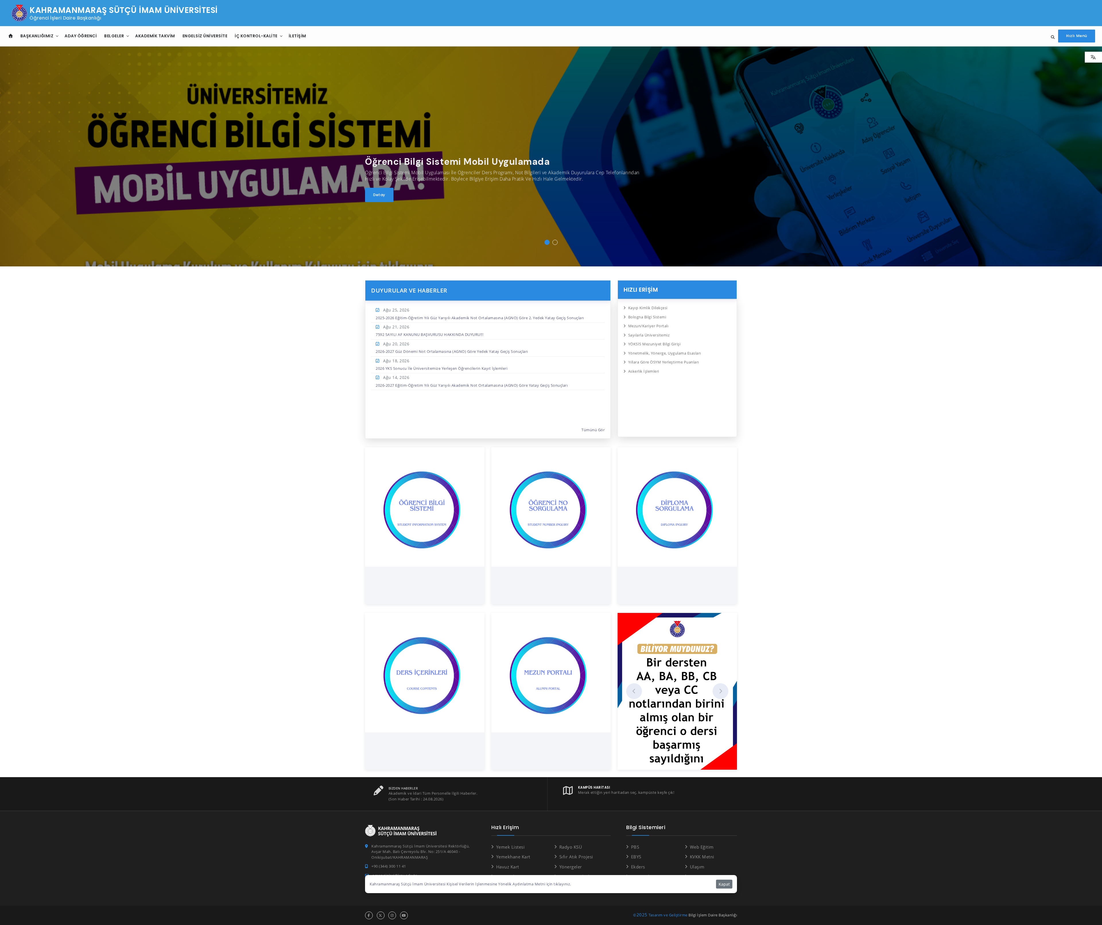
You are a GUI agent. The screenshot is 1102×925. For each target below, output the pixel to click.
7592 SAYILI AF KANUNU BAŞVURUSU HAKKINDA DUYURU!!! (429, 334)
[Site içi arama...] (1051, 37)
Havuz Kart (507, 867)
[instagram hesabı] (392, 915)
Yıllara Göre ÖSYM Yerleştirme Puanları (663, 362)
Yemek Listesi (510, 847)
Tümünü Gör (593, 429)
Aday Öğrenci (81, 36)
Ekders (638, 867)
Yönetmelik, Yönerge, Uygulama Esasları (664, 353)
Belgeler (114, 36)
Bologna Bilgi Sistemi (647, 317)
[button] (547, 242)
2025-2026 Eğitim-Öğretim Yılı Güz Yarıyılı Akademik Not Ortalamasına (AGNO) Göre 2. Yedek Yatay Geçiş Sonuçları (480, 317)
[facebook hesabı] (368, 915)
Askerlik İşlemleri (643, 371)
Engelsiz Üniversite (205, 36)
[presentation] (634, 691)
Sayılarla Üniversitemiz (649, 335)
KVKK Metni (702, 857)
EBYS (636, 857)
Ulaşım (697, 867)
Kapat (724, 884)
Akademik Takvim (155, 36)
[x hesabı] (380, 915)
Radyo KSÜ (570, 847)
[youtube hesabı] (404, 915)
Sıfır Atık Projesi (576, 857)
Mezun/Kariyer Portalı (648, 325)
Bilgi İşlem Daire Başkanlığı (712, 915)
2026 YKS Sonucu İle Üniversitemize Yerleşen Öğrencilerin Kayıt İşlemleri (441, 368)
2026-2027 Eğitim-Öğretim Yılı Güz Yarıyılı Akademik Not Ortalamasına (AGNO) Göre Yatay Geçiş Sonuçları (472, 385)
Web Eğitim (702, 847)
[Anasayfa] (10, 36)
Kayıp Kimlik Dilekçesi (648, 307)
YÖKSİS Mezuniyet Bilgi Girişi (654, 344)
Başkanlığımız (37, 36)
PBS (635, 847)
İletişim (297, 36)
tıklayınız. (562, 884)
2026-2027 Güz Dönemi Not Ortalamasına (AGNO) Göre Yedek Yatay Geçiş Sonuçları (452, 351)
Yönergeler (570, 867)
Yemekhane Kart (513, 857)
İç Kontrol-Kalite (256, 36)
